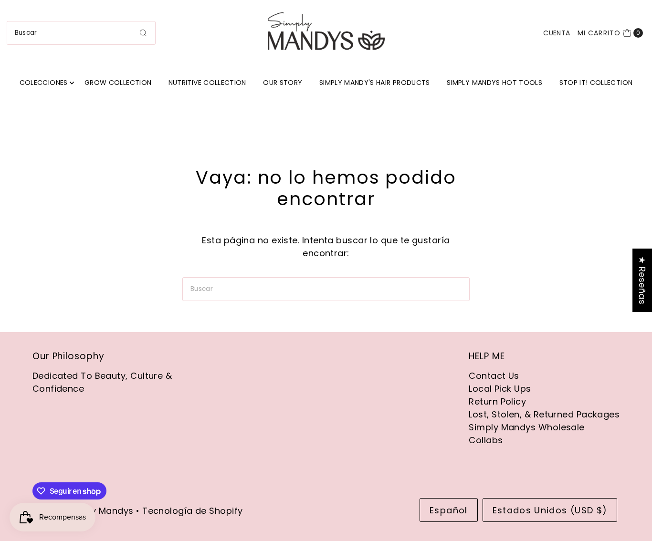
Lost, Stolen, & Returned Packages (544, 414)
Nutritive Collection (207, 82)
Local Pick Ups (500, 389)
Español (448, 510)
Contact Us (494, 376)
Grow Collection (117, 82)
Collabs (486, 440)
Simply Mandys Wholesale (526, 427)
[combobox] (81, 33)
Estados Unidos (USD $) (550, 510)
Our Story (282, 82)
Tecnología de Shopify (192, 511)
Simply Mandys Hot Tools (494, 82)
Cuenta (556, 33)
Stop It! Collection (596, 82)
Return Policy (497, 401)
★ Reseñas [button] (642, 280)
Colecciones (44, 82)
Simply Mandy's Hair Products (374, 82)
